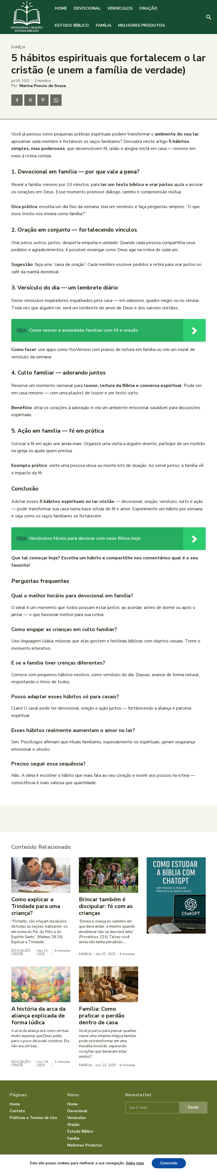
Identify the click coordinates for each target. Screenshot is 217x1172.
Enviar (193, 1107)
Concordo (168, 1163)
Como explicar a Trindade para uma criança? (35, 906)
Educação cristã (21, 952)
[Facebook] (17, 100)
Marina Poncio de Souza (42, 85)
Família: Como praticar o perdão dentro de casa (102, 1015)
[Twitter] (30, 100)
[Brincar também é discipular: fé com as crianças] (108, 875)
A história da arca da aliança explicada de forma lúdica (38, 1015)
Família (18, 47)
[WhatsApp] (56, 100)
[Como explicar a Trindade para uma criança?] (40, 875)
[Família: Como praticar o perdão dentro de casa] (108, 984)
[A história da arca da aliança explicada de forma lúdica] (40, 984)
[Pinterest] (43, 100)
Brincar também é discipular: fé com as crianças (106, 906)
